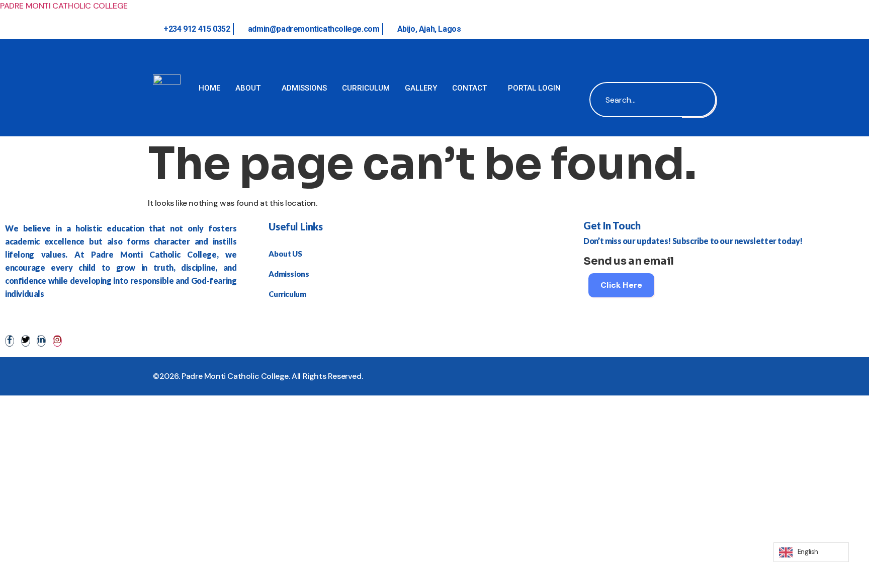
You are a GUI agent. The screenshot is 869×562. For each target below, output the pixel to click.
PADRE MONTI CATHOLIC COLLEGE (64, 6)
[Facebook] (9, 341)
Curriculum (366, 88)
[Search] (698, 99)
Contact (469, 88)
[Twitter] (25, 341)
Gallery (421, 88)
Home (209, 88)
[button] (599, 54)
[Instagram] (57, 341)
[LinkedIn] (41, 341)
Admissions (304, 88)
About (247, 88)
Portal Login (534, 88)
